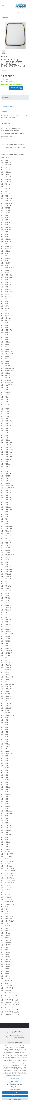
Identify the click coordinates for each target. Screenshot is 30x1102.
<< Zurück (5, 17)
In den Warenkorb (15, 87)
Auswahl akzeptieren (15, 1099)
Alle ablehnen (15, 1096)
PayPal (16, 1086)
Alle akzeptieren (15, 1092)
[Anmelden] (18, 13)
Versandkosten (14, 81)
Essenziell (15, 1081)
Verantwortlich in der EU (8, 106)
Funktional (15, 1088)
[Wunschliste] (23, 13)
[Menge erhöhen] (7, 88)
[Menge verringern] (2, 88)
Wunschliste (25, 85)
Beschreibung (6, 97)
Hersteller (4, 111)
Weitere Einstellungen (15, 1089)
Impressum (22, 1073)
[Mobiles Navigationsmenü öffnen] (3, 5)
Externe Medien (16, 1083)
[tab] (15, 97)
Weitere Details (6, 102)
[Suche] (13, 13)
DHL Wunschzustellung (16, 1084)
